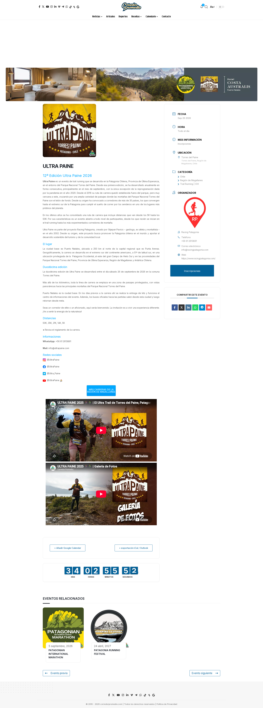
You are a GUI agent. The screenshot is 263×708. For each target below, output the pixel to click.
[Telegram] (63, 6)
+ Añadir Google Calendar (67, 548)
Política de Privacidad (167, 704)
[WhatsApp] (67, 6)
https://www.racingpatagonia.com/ (198, 258)
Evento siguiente (202, 673)
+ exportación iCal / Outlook (133, 548)
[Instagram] (51, 6)
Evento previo (59, 673)
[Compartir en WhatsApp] (195, 307)
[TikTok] (70, 7)
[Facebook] (39, 6)
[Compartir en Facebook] (175, 307)
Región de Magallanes (191, 180)
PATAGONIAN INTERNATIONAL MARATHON (58, 654)
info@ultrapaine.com (59, 348)
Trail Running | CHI (189, 184)
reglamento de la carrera (67, 329)
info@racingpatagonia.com (194, 249)
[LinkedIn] (55, 6)
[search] (206, 6)
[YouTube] (47, 6)
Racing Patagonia (86, 229)
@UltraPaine (53, 359)
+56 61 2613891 (63, 341)
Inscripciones (184, 143)
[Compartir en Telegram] (202, 307)
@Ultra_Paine (53, 373)
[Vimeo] (59, 6)
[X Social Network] (182, 307)
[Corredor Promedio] (131, 6)
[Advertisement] (131, 42)
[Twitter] (43, 6)
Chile (182, 176)
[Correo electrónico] (209, 307)
